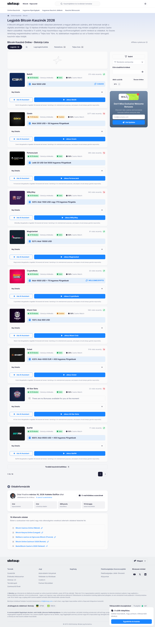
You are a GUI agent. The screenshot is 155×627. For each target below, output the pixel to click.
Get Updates (130, 122)
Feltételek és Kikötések (47, 576)
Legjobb (14, 47)
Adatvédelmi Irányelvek (47, 573)
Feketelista (59, 47)
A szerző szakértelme (44, 497)
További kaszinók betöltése (57, 467)
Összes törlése (139, 79)
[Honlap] (13, 3)
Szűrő (130, 56)
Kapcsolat (33, 4)
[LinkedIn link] (145, 574)
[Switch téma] (145, 3)
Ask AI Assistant (23, 100)
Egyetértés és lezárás (131, 621)
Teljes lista (77, 47)
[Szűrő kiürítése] (119, 84)
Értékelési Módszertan (15, 576)
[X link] (140, 574)
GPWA (41, 606)
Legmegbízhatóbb (41, 47)
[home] (8, 16)
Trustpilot (140, 606)
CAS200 (100, 84)
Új (26, 47)
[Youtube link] (134, 574)
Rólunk (25, 4)
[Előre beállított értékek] (129, 72)
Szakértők (11, 573)
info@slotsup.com (46, 601)
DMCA (52, 606)
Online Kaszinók (16, 15)
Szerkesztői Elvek (14, 586)
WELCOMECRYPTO (96, 280)
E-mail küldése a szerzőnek (92, 495)
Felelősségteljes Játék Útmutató (113, 573)
